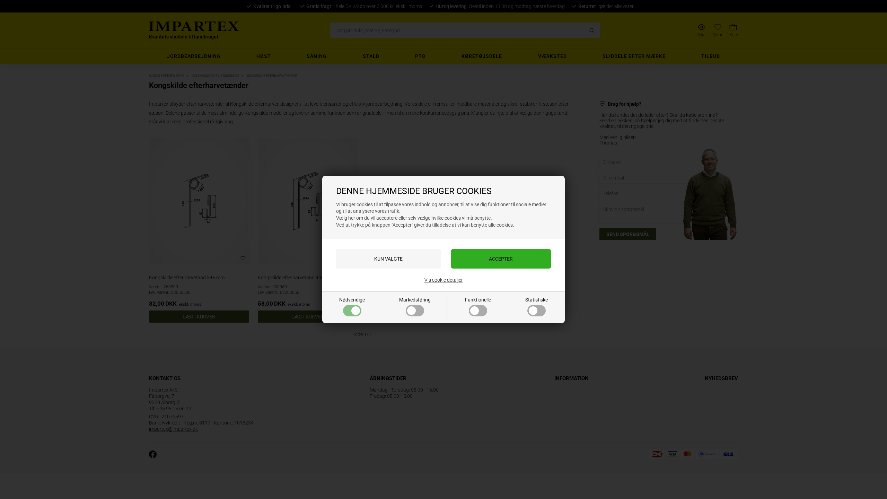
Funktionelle (478, 300)
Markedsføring (415, 300)
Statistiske (536, 300)
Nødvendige (352, 300)
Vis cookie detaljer (443, 280)
